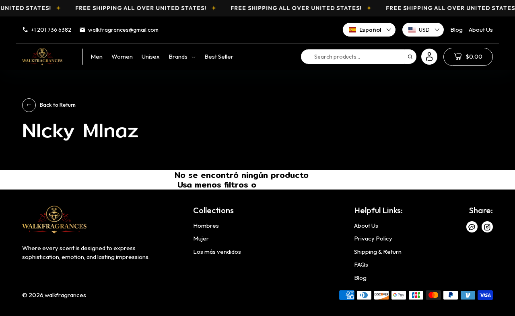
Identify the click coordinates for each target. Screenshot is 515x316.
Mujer (201, 238)
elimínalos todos (282, 185)
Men (97, 56)
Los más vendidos (217, 251)
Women (122, 56)
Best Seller (218, 56)
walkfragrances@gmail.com (123, 29)
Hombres (206, 225)
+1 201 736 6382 (51, 29)
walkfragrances (65, 295)
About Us (481, 29)
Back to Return (58, 105)
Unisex (151, 56)
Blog (456, 29)
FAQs (361, 264)
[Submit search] (410, 56)
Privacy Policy (373, 238)
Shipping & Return (378, 251)
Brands (178, 56)
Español (370, 29)
